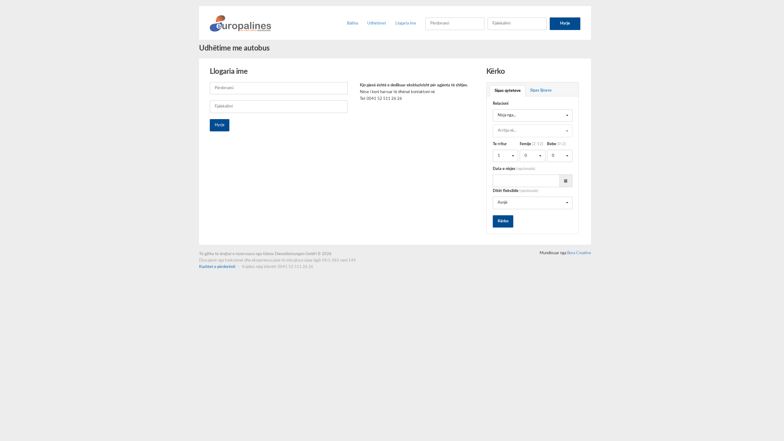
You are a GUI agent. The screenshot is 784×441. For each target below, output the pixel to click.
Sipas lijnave (541, 90)
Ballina (352, 23)
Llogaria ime (405, 23)
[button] (533, 115)
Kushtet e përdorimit (217, 267)
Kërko (503, 221)
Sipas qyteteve (508, 91)
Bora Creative (579, 253)
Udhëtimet (376, 23)
